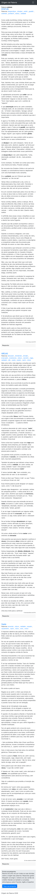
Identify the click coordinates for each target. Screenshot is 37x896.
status (17, 13)
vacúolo (25, 358)
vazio (24, 360)
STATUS (5, 9)
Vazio (3, 624)
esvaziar (11, 626)
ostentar (4, 13)
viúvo (17, 628)
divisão (25, 356)
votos (26, 628)
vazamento (5, 628)
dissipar (20, 11)
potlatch (11, 13)
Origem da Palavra (9, 2)
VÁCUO (4, 353)
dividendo (18, 356)
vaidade (23, 13)
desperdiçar (12, 11)
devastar (11, 356)
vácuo (20, 358)
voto (21, 628)
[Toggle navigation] (33, 2)
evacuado (4, 358)
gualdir (31, 11)
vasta (13, 360)
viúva (29, 360)
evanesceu (12, 358)
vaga (31, 358)
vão (9, 360)
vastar (19, 360)
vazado (29, 626)
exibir (26, 11)
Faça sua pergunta (9, 886)
